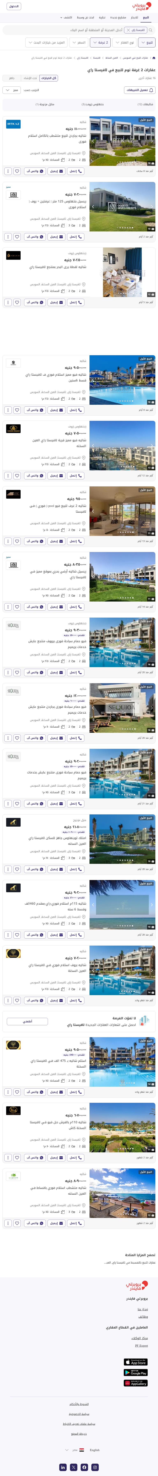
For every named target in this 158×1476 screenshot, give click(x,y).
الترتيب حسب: (31, 90)
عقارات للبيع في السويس (135, 58)
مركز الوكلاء (139, 1338)
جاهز (11, 78)
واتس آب (32, 171)
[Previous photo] (93, 141)
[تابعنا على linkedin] (63, 1467)
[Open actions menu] (8, 171)
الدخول (14, 6)
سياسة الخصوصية (79, 1414)
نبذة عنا (143, 1309)
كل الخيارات (48, 78)
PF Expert (141, 1346)
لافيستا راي (138, 30)
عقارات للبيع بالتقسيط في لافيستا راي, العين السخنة (126, 1262)
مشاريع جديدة (118, 17)
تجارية (102, 17)
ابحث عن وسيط (85, 17)
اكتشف (68, 17)
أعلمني (27, 1021)
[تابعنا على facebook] (84, 1467)
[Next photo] (151, 141)
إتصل (73, 171)
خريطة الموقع (79, 1433)
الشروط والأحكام (79, 1404)
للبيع (146, 17)
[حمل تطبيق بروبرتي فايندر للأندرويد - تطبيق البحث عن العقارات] (136, 1372)
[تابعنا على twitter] (73, 1467)
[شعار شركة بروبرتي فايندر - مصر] (141, 6)
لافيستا (96, 58)
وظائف (143, 1317)
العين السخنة (111, 58)
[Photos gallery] (122, 141)
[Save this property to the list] (17, 171)
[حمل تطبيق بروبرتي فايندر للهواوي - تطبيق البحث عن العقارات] (136, 1383)
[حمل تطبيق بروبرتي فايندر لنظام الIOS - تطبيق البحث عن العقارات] (136, 1362)
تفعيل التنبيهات (137, 90)
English (95, 1450)
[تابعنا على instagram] (95, 1467)
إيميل (54, 171)
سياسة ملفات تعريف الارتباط (79, 1423)
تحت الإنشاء (30, 78)
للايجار (134, 17)
